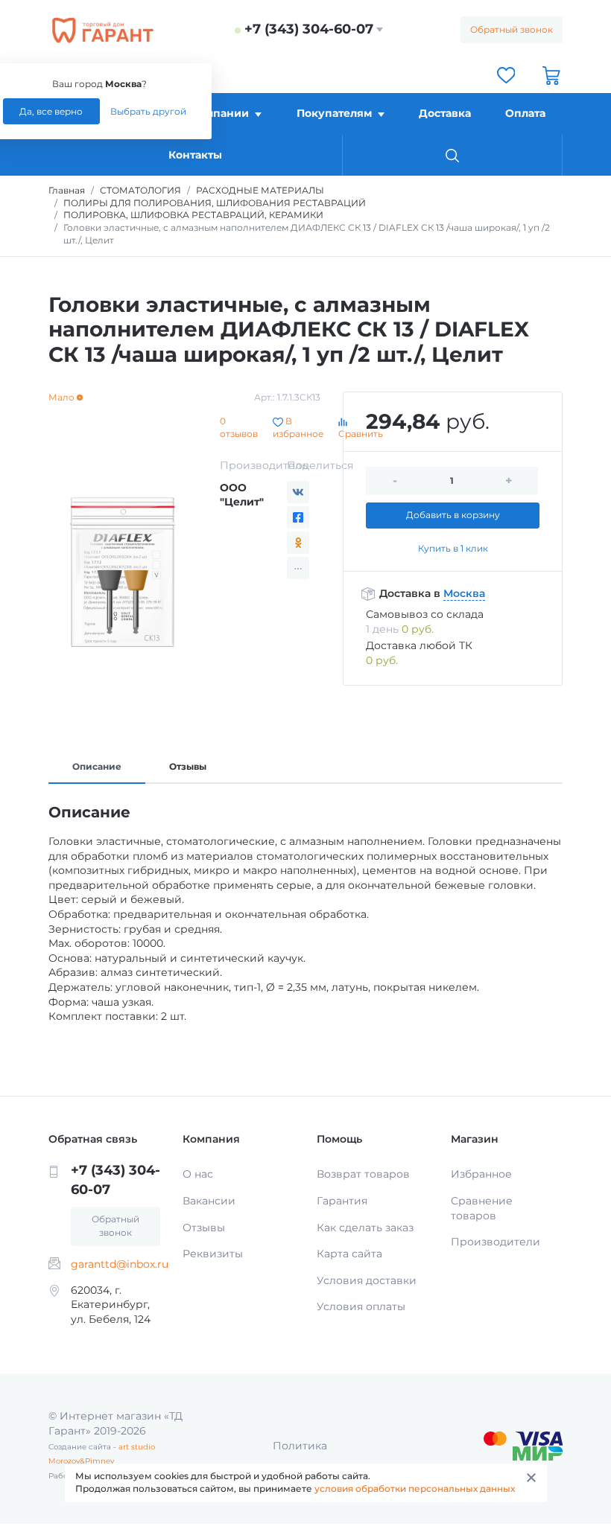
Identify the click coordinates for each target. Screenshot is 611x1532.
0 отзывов (239, 427)
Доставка (445, 113)
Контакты (195, 155)
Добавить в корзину (453, 514)
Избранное (481, 1174)
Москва (464, 593)
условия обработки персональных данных (414, 1488)
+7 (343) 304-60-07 (308, 29)
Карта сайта (349, 1253)
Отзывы (187, 766)
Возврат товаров (363, 1174)
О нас (198, 1174)
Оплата (525, 113)
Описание (96, 766)
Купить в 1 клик (453, 548)
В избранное (298, 427)
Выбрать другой (148, 111)
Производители (495, 1241)
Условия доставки (367, 1280)
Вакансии (209, 1200)
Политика (300, 1445)
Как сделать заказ (365, 1227)
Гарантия (342, 1200)
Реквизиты (213, 1253)
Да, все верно (51, 111)
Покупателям (334, 113)
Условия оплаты (361, 1306)
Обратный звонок (511, 29)
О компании (214, 113)
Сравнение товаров (482, 1208)
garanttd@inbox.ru (119, 1264)
